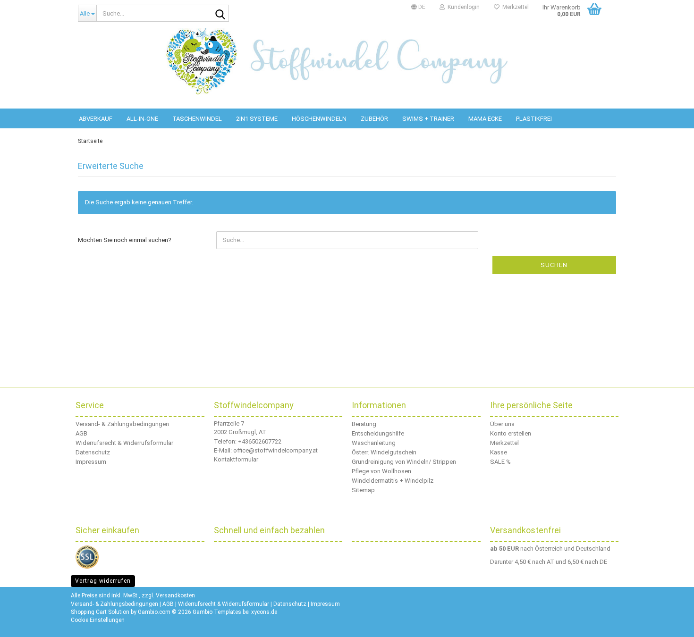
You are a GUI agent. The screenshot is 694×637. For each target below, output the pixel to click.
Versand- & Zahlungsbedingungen (122, 423)
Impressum (91, 461)
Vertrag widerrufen (103, 581)
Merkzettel (514, 7)
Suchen (554, 264)
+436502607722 (259, 441)
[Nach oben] (675, 622)
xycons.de (264, 612)
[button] (418, 7)
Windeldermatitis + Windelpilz (392, 480)
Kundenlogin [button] (462, 7)
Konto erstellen (510, 433)
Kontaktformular (236, 459)
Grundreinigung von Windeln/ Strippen (404, 461)
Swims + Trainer (428, 118)
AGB (81, 433)
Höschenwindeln (319, 118)
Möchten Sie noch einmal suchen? (124, 239)
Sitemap (363, 490)
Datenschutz (93, 452)
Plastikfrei (534, 118)
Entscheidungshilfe (378, 433)
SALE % (500, 461)
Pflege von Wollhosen (381, 471)
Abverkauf (95, 118)
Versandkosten (175, 595)
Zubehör (374, 118)
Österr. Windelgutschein (384, 452)
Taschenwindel (197, 118)
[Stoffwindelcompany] (347, 61)
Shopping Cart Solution (100, 612)
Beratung (364, 423)
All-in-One (142, 118)
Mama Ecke (485, 118)
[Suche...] (220, 13)
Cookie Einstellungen (98, 620)
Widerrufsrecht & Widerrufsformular (124, 442)
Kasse (498, 452)
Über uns (502, 423)
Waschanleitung (374, 442)
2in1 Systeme (257, 118)
